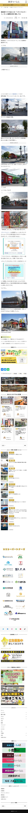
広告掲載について (4, 797)
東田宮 (15, 373)
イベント (2, 727)
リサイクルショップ (6, 373)
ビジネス (2, 729)
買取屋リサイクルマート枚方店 (13, 253)
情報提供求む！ (6, 337)
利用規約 (2, 790)
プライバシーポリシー (5, 792)
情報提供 (2, 788)
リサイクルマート (6, 232)
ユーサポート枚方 (9, 278)
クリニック (3, 725)
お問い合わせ (3, 737)
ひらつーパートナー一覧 (6, 648)
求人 (2, 731)
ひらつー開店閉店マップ (14, 94)
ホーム (2, 710)
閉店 (25, 373)
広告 (2, 735)
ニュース (2, 712)
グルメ (2, 716)
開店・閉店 (25, 17)
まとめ (2, 718)
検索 (25, 445)
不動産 (2, 733)
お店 (2, 720)
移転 (20, 373)
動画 (2, 722)
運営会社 (2, 794)
